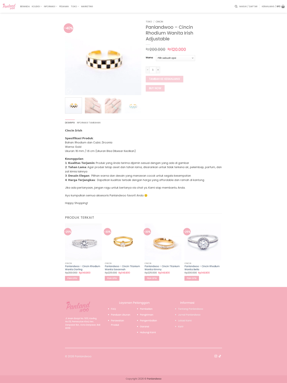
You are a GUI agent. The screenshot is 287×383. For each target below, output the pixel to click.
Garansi (144, 326)
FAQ (113, 309)
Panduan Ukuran (120, 314)
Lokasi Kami (184, 320)
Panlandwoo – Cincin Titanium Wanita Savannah (122, 268)
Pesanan (64, 6)
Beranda (25, 6)
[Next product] (214, 21)
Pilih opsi (72, 278)
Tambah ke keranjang (164, 79)
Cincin (159, 21)
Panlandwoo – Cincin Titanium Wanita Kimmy (162, 268)
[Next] (136, 57)
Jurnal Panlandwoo (189, 314)
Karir (181, 326)
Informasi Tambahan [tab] (89, 122)
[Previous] (70, 57)
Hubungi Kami (148, 332)
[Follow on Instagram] (216, 356)
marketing (87, 6)
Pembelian (146, 309)
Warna (149, 58)
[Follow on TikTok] (220, 356)
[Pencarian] (236, 6)
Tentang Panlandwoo (190, 309)
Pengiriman (146, 314)
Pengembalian (148, 320)
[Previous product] (219, 21)
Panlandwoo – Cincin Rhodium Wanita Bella (202, 268)
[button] (248, 6)
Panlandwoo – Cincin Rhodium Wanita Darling (82, 268)
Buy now (155, 88)
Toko (74, 6)
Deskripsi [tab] (70, 122)
